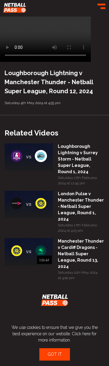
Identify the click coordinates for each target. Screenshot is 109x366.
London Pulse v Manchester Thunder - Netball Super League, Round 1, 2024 (81, 206)
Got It (55, 354)
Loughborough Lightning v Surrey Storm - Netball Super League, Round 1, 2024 (78, 159)
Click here (81, 333)
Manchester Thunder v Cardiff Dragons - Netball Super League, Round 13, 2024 (81, 254)
